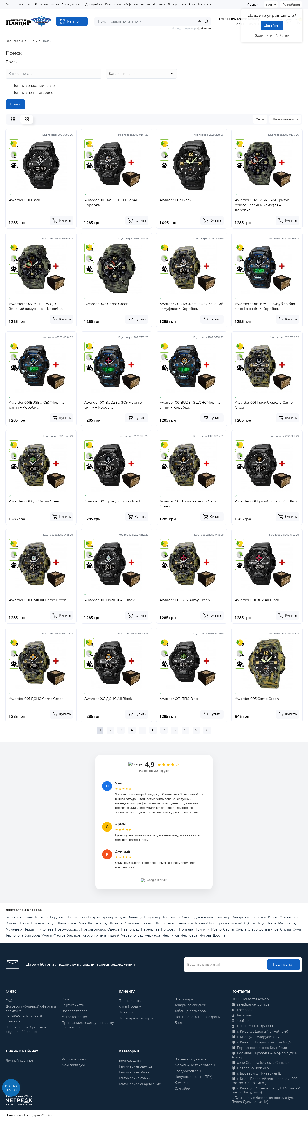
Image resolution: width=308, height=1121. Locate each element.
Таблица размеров (190, 1011)
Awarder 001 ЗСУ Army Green (185, 600)
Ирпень (37, 923)
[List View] (13, 119)
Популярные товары (136, 1018)
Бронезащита (130, 1061)
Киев (82, 923)
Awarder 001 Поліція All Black (109, 600)
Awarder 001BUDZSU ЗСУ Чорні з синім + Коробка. (113, 405)
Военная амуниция (190, 1059)
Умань (46, 935)
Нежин (29, 929)
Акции (145, 4)
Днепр (187, 917)
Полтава (186, 929)
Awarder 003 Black (175, 200)
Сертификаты (73, 1005)
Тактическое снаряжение (140, 1084)
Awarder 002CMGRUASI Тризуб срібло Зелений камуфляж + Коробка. (262, 205)
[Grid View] (26, 119)
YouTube (243, 1021)
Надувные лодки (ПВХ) (194, 1077)
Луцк (260, 923)
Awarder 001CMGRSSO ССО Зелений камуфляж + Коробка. (191, 306)
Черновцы (189, 935)
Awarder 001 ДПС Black (180, 699)
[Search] (206, 21)
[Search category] (199, 21)
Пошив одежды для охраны (198, 1017)
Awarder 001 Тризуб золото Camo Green (189, 503)
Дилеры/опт (93, 4)
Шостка (219, 935)
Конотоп (147, 923)
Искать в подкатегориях (32, 93)
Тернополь (14, 935)
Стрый (285, 929)
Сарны (228, 929)
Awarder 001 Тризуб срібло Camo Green (264, 405)
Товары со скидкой (190, 1005)
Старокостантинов (263, 929)
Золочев (259, 917)
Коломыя (131, 923)
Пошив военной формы (121, 4)
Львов (271, 923)
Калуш (51, 923)
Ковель (116, 923)
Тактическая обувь (134, 1072)
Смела (241, 929)
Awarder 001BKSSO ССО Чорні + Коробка (112, 202)
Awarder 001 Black (24, 200)
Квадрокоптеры (188, 1071)
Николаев (45, 929)
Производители (132, 1001)
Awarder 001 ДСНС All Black (108, 699)
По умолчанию (283, 119)
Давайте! (271, 25)
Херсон (89, 935)
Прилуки (202, 929)
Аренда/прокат (72, 4)
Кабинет (293, 4)
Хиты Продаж (130, 1006)
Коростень (165, 923)
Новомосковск (67, 929)
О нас (66, 999)
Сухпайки (182, 1089)
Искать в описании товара (34, 86)
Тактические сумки (135, 1078)
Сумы (297, 929)
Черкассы (153, 935)
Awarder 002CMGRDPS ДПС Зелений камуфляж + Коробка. (36, 306)
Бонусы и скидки (47, 4)
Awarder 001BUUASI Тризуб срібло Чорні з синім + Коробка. (265, 306)
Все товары (184, 999)
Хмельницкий (108, 935)
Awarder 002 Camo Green (106, 304)
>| (207, 730)
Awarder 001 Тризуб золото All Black (266, 501)
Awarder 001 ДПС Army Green (34, 501)
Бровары (109, 917)
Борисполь (77, 917)
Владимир (152, 917)
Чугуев (205, 935)
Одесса (113, 929)
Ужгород (32, 935)
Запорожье (241, 917)
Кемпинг (182, 1083)
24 (258, 119)
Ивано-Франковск (283, 917)
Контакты (204, 4)
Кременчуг (184, 923)
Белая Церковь (35, 917)
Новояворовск (93, 929)
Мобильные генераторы (195, 1065)
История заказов (76, 1059)
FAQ (9, 1001)
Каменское (67, 923)
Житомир (222, 917)
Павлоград (130, 929)
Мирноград (287, 923)
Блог (191, 4)
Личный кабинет (19, 1061)
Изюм (25, 923)
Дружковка (203, 917)
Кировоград (98, 923)
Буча (122, 917)
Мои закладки (73, 1065)
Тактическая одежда (135, 1066)
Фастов (59, 935)
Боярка (94, 917)
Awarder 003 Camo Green (257, 699)
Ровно (216, 929)
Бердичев (58, 917)
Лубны (249, 923)
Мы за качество (74, 1017)
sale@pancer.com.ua (252, 1004)
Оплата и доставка (19, 4)
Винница (135, 917)
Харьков (74, 935)
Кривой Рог (205, 923)
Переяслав (150, 929)
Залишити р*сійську (272, 36)
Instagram (244, 1015)
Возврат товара (74, 1011)
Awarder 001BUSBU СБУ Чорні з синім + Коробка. (36, 405)
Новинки (159, 4)
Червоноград (132, 935)
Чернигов (171, 935)
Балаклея (13, 917)
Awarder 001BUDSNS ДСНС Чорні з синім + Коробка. (190, 405)
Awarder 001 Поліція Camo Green (37, 600)
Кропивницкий (229, 923)
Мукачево (14, 929)
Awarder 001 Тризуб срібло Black (112, 501)
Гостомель (171, 917)
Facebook (244, 1010)
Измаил (12, 923)
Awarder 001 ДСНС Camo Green (36, 699)
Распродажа (177, 4)
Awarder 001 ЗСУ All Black (257, 600)
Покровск (169, 929)
